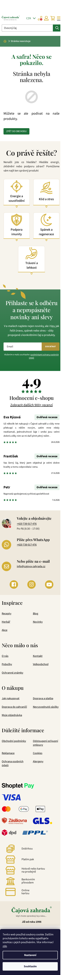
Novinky (38, 622)
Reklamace (8, 753)
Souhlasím (30, 966)
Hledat (57, 28)
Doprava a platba (43, 698)
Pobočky (7, 664)
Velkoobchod (40, 664)
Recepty (6, 613)
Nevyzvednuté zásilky (46, 707)
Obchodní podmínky (14, 741)
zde (5, 946)
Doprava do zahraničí (14, 707)
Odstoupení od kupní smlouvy (45, 743)
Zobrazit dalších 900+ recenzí (31, 405)
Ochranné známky (12, 673)
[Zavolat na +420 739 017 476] (40, 18)
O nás (5, 656)
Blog (35, 613)
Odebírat (50, 346)
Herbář (6, 622)
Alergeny (38, 761)
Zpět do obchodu (16, 131)
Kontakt (38, 656)
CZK (28, 18)
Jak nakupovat (10, 698)
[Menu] (59, 18)
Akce (4, 630)
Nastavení (30, 955)
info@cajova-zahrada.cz (31, 566)
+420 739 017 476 (27, 524)
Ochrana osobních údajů (12, 763)
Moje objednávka (12, 715)
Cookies (37, 753)
